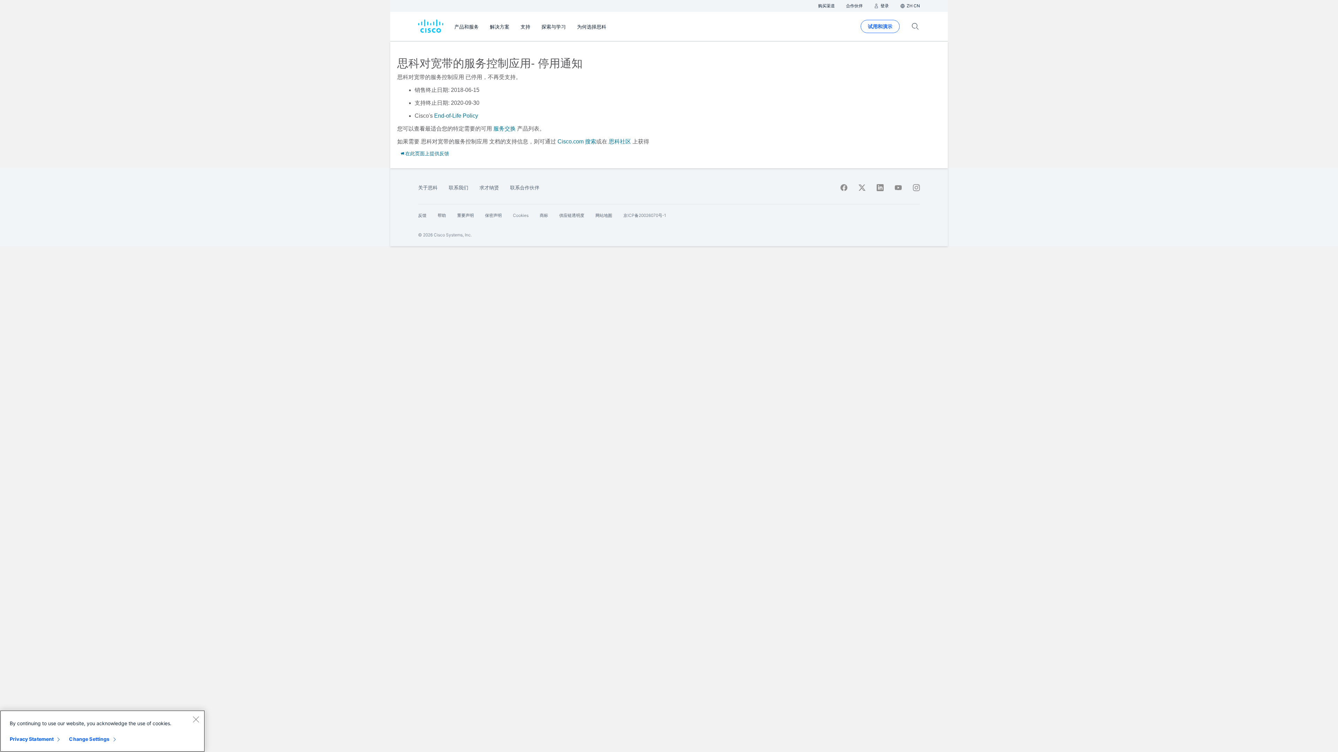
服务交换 (504, 129)
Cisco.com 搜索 (577, 141)
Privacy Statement (32, 739)
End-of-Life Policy (456, 116)
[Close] (195, 719)
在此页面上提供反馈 (427, 153)
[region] (102, 731)
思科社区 (620, 141)
